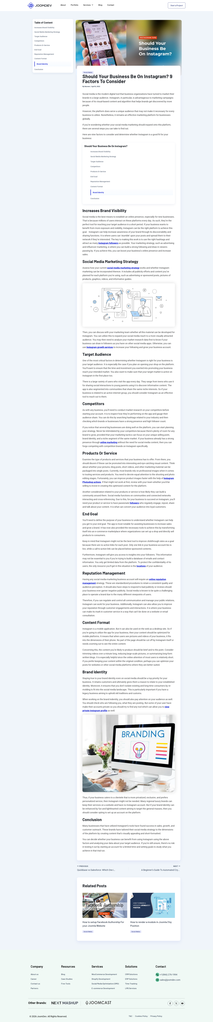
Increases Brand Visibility (44, 28)
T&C (130, 1016)
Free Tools (65, 983)
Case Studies (66, 979)
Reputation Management (44, 54)
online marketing (108, 442)
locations (141, 566)
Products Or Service (42, 45)
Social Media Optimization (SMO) (105, 983)
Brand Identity (42, 64)
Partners (34, 988)
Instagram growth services (100, 347)
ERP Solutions (131, 979)
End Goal (37, 50)
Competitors (39, 41)
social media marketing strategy (123, 268)
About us (34, 974)
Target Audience (40, 36)
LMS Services (131, 988)
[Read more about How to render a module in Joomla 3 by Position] (152, 905)
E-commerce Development (103, 988)
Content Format (40, 59)
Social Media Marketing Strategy (47, 32)
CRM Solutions (131, 974)
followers (134, 503)
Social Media (88, 72)
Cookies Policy (141, 1016)
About (63, 5)
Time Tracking (131, 983)
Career (34, 979)
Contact (110, 5)
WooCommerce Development (104, 974)
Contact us (35, 983)
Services (87, 5)
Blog (100, 5)
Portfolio (74, 5)
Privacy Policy (156, 1016)
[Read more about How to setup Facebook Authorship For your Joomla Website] (104, 905)
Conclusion (38, 69)
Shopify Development (101, 979)
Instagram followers (108, 243)
